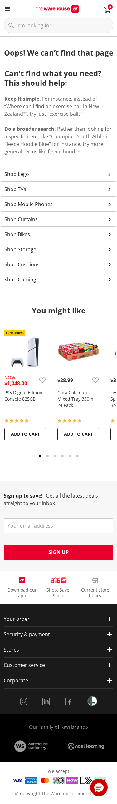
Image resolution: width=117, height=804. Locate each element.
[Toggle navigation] (7, 9)
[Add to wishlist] (42, 380)
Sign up (58, 552)
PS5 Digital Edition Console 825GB (23, 396)
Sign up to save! (23, 495)
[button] (99, 787)
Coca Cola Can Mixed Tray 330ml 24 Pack (76, 399)
